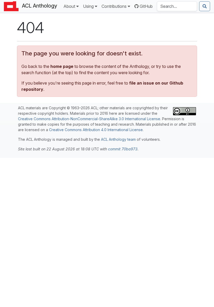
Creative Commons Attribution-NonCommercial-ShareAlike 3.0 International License (89, 119)
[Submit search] (204, 6)
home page (61, 66)
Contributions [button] (114, 6)
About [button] (69, 6)
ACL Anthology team (118, 139)
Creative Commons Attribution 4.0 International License (96, 129)
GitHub (146, 6)
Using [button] (88, 6)
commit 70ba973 (123, 149)
